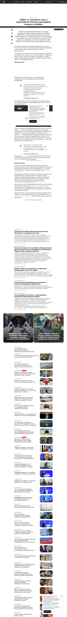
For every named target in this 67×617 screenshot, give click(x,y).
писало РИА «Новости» (37, 186)
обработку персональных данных (49, 606)
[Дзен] (59, 29)
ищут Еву (25, 156)
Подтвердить (47, 611)
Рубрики (35, 1)
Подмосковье (29, 1)
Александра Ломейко (35, 200)
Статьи (23, 1)
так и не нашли (41, 181)
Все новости (17, 1)
